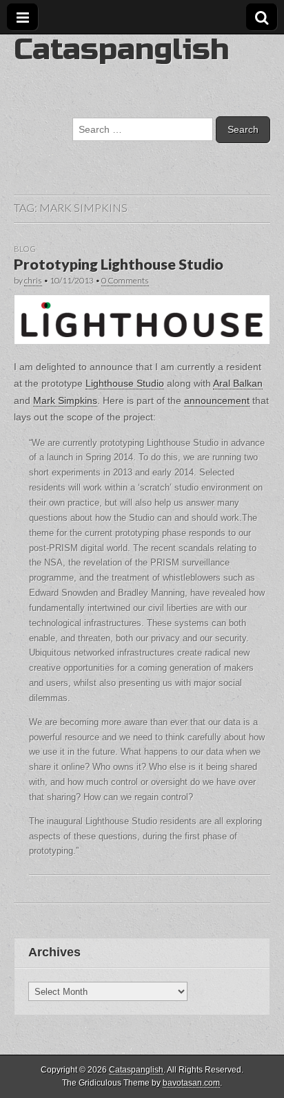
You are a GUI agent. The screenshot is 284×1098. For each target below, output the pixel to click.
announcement (217, 400)
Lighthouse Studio (124, 383)
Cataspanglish (121, 49)
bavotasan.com (191, 1083)
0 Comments (125, 280)
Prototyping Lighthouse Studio (118, 264)
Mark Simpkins (65, 400)
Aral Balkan (238, 383)
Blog (25, 248)
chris (33, 280)
